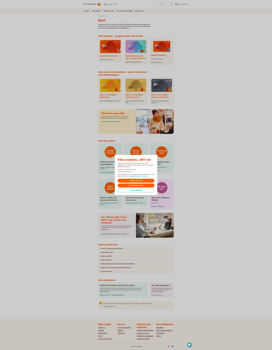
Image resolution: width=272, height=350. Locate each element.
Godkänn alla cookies (136, 180)
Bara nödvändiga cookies (136, 185)
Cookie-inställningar (136, 190)
